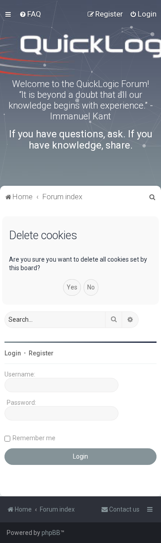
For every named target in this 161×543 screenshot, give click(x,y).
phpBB (51, 532)
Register (41, 353)
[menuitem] (30, 14)
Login (12, 353)
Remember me (34, 438)
